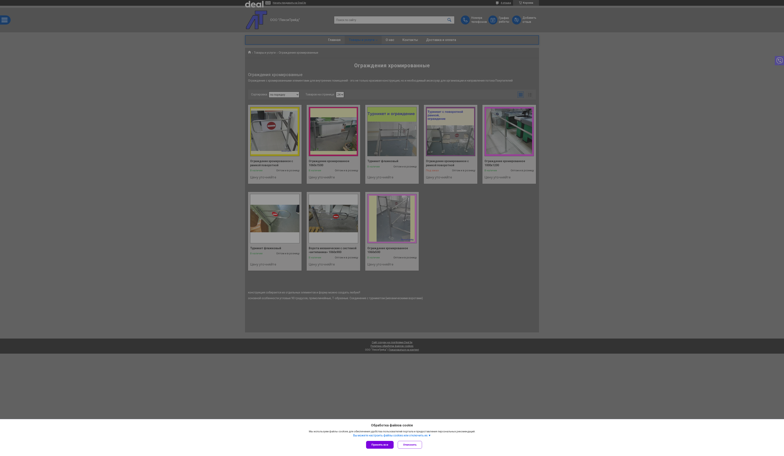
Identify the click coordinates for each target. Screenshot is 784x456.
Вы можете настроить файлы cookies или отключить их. (390, 435)
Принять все (379, 444)
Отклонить (410, 444)
